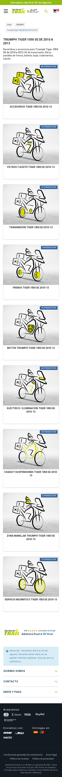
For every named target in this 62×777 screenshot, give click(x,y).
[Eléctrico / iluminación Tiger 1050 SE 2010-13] (31, 386)
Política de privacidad (43, 758)
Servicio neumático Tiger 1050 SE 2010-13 (31, 599)
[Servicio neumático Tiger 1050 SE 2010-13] (31, 577)
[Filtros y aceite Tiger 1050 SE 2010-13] (31, 144)
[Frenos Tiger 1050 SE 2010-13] (31, 265)
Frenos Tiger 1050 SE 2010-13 (31, 287)
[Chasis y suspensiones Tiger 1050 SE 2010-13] (31, 449)
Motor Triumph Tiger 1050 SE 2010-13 (31, 348)
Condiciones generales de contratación (23, 754)
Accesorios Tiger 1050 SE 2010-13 (31, 106)
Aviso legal (51, 754)
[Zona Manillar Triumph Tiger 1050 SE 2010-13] (31, 513)
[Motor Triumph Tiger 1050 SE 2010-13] (31, 325)
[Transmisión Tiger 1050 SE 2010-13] (31, 205)
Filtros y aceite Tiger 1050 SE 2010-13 (31, 167)
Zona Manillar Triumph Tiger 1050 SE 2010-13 (31, 537)
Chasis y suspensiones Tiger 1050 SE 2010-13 (31, 474)
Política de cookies (19, 758)
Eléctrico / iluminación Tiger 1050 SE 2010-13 (31, 410)
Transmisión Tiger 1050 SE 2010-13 (31, 227)
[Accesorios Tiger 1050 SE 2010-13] (31, 84)
